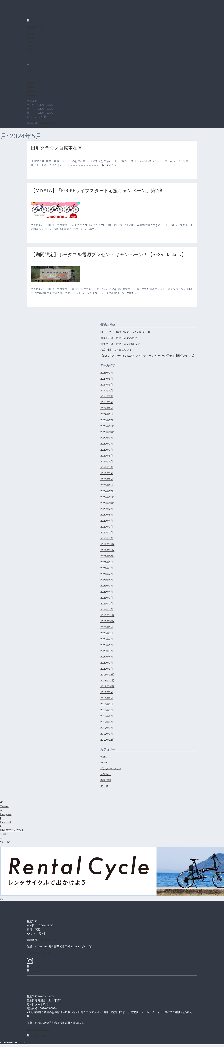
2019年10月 (107, 686)
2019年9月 (106, 692)
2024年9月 (106, 378)
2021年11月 (107, 550)
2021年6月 (106, 579)
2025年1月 (106, 372)
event (103, 756)
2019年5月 (106, 709)
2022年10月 (107, 502)
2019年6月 (106, 704)
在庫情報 (105, 780)
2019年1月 (106, 733)
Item (29, 41)
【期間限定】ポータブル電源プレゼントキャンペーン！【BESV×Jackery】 (108, 254)
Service (31, 45)
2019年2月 (106, 727)
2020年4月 (106, 656)
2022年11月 (107, 496)
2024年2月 (106, 408)
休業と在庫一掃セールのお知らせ (120, 343)
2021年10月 (107, 556)
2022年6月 (106, 514)
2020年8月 (106, 633)
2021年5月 (106, 585)
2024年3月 (106, 402)
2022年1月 (106, 538)
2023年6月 (106, 455)
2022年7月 (106, 508)
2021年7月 (106, 573)
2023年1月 (106, 485)
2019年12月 (107, 674)
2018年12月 (107, 739)
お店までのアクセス (38, 952)
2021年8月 (106, 567)
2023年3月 (106, 473)
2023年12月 (107, 419)
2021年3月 (106, 597)
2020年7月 (106, 638)
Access (31, 53)
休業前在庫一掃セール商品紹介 (118, 337)
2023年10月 (107, 431)
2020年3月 (106, 662)
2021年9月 (106, 562)
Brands (31, 37)
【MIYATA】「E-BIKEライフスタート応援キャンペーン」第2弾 (97, 190)
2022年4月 (106, 520)
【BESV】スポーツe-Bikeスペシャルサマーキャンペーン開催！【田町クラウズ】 (148, 355)
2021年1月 (106, 609)
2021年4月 (106, 591)
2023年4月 (106, 467)
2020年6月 (106, 644)
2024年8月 (106, 384)
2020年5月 (106, 650)
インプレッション (110, 768)
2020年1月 (106, 668)
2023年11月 (107, 425)
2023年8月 (106, 443)
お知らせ (105, 774)
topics (103, 762)
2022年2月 (106, 532)
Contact (31, 57)
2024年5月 (106, 396)
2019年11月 (107, 680)
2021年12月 (107, 544)
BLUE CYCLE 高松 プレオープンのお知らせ (125, 331)
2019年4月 (106, 715)
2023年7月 (106, 449)
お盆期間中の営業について (116, 349)
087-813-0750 (48, 123)
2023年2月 (106, 479)
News (30, 33)
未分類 (104, 786)
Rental (30, 49)
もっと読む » (109, 165)
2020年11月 (107, 615)
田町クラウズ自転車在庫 (56, 148)
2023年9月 (106, 437)
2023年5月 (106, 461)
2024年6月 (106, 390)
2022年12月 (107, 491)
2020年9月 (106, 627)
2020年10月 (107, 621)
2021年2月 (106, 603)
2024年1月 (106, 414)
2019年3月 (106, 721)
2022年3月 (106, 526)
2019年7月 (106, 698)
